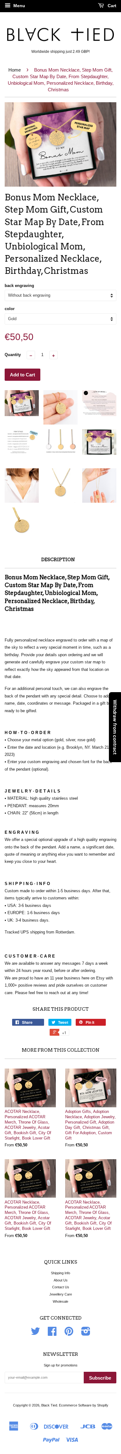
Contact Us (60, 1287)
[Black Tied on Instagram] (86, 1334)
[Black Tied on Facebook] (52, 1334)
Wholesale (60, 1301)
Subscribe (100, 1378)
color (10, 308)
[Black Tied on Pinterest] (69, 1334)
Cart (111, 5)
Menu (18, 5)
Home (14, 70)
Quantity (13, 354)
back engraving (19, 285)
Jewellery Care (60, 1294)
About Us (61, 1280)
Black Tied (49, 1405)
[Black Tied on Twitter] (35, 1334)
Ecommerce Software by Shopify (83, 1405)
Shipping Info (60, 1273)
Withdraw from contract (115, 727)
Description (58, 559)
